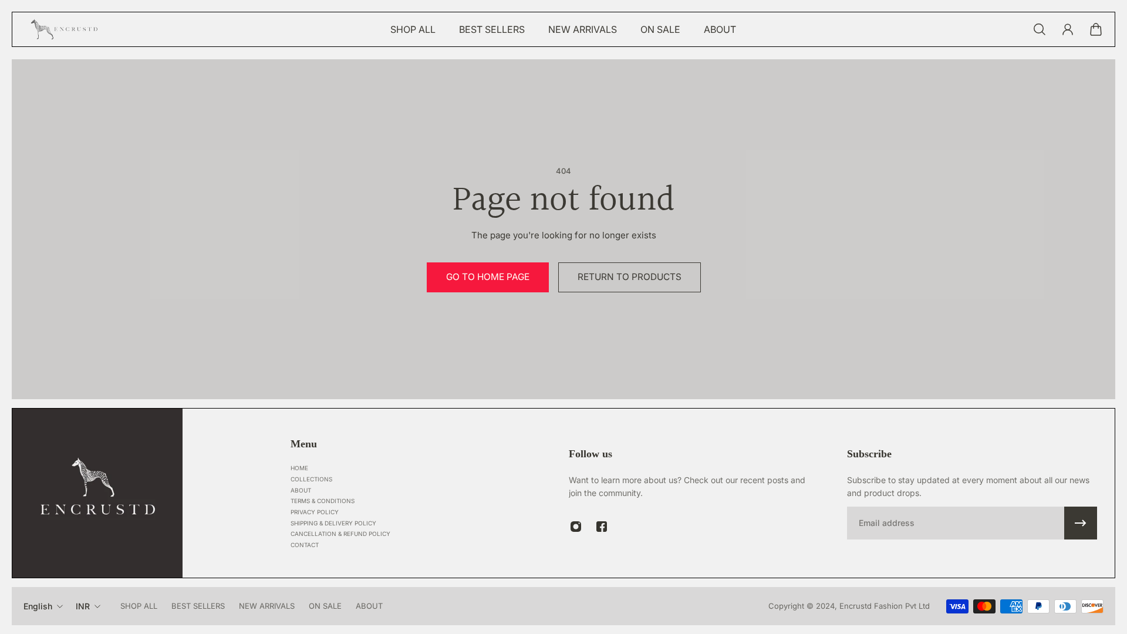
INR (83, 606)
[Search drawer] (1039, 29)
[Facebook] (602, 526)
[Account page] (1068, 29)
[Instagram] (576, 526)
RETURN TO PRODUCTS (629, 276)
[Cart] (1096, 29)
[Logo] (65, 29)
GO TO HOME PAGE (487, 276)
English (37, 606)
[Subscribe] (1080, 523)
